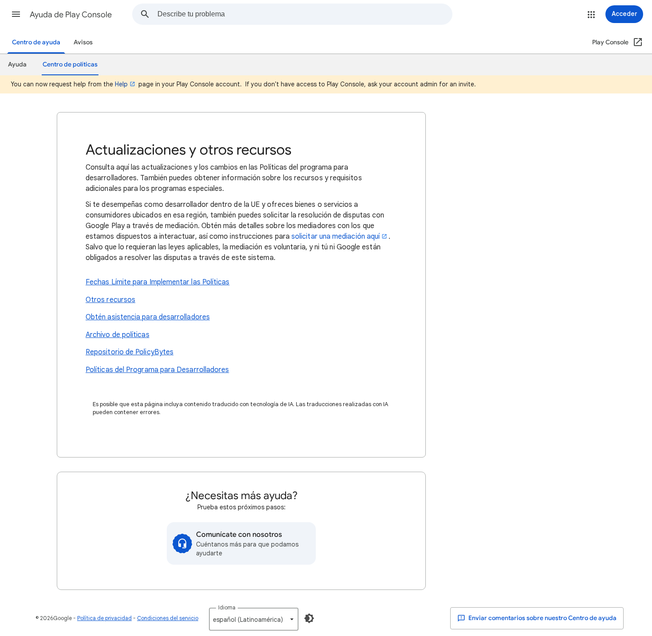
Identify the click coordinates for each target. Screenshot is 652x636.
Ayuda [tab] (17, 64)
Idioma (227, 607)
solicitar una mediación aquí (335, 236)
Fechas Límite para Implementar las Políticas (158, 282)
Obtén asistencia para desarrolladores (148, 317)
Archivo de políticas (117, 334)
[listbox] (254, 619)
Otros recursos (110, 299)
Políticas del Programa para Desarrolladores (157, 369)
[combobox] (304, 14)
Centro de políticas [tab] (70, 64)
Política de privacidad (104, 618)
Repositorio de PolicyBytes (129, 352)
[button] (16, 14)
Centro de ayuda (36, 42)
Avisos (83, 42)
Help (121, 84)
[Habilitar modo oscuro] (309, 618)
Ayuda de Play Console (71, 14)
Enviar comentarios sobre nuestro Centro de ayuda (542, 618)
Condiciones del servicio (167, 618)
